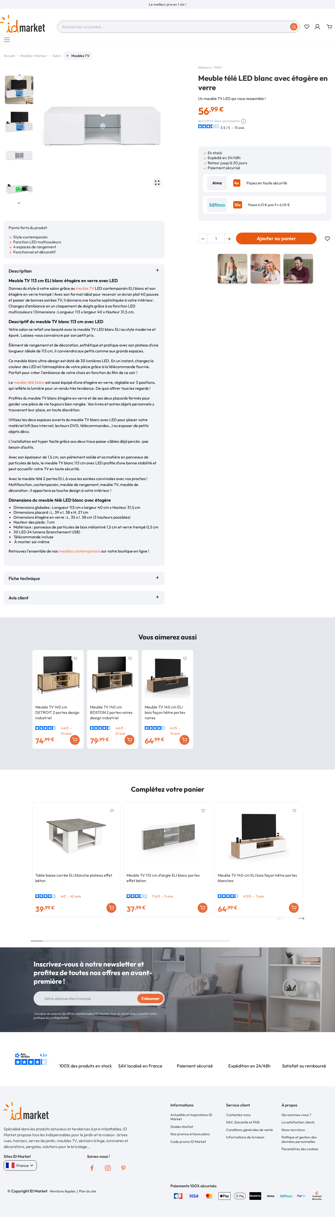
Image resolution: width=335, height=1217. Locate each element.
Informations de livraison (245, 1137)
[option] (167, 4)
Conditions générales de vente (249, 1130)
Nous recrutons (293, 1130)
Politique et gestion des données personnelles (299, 1139)
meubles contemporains (80, 551)
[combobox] (178, 27)
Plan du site (87, 1191)
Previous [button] (19, 75)
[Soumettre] (293, 27)
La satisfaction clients (298, 1122)
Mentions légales (63, 1191)
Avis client (19, 598)
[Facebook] (92, 1168)
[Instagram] (108, 1168)
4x (236, 182)
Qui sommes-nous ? (296, 1115)
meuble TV (85, 288)
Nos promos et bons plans (190, 1134)
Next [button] (19, 203)
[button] (318, 27)
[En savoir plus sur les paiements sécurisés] (178, 1195)
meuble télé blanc (29, 382)
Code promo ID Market (188, 1141)
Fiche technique (24, 578)
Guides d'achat (181, 1126)
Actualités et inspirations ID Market (191, 1117)
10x (237, 204)
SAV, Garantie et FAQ (242, 1122)
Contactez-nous (238, 1115)
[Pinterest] (123, 1168)
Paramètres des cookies (300, 1149)
